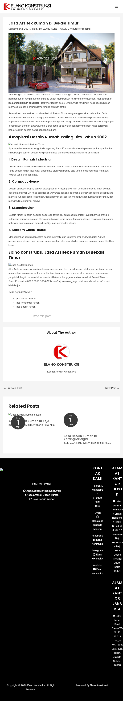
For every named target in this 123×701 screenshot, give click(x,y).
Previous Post (13, 388)
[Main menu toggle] (116, 6)
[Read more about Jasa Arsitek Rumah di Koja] (24, 414)
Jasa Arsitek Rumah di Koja (28, 421)
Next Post (112, 388)
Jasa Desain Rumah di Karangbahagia (80, 437)
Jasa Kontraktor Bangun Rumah (43, 490)
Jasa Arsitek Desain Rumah (43, 494)
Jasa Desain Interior (43, 499)
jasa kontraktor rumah (28, 302)
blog (34, 28)
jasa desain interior (26, 298)
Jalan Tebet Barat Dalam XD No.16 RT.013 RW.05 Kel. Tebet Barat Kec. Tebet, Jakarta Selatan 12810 (117, 641)
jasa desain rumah (26, 306)
